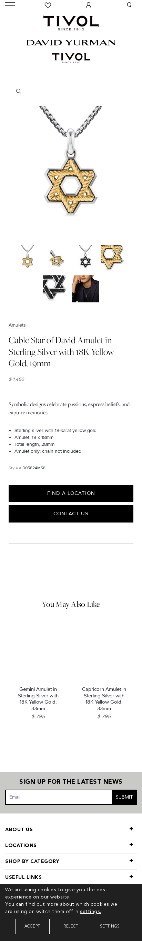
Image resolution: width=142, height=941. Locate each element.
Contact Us (71, 513)
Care (16, 552)
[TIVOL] (71, 22)
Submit (124, 797)
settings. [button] (90, 911)
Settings (110, 926)
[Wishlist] (47, 5)
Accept (32, 926)
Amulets (17, 325)
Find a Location (71, 493)
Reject (70, 926)
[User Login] (88, 5)
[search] (71, 91)
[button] (129, 5)
